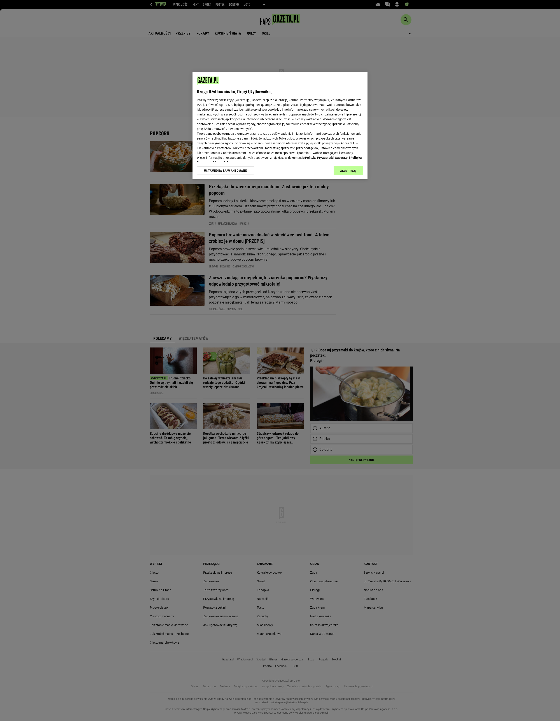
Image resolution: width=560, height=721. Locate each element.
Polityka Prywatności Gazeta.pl (326, 157)
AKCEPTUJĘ (348, 171)
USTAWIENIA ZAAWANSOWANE (225, 170)
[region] (280, 125)
